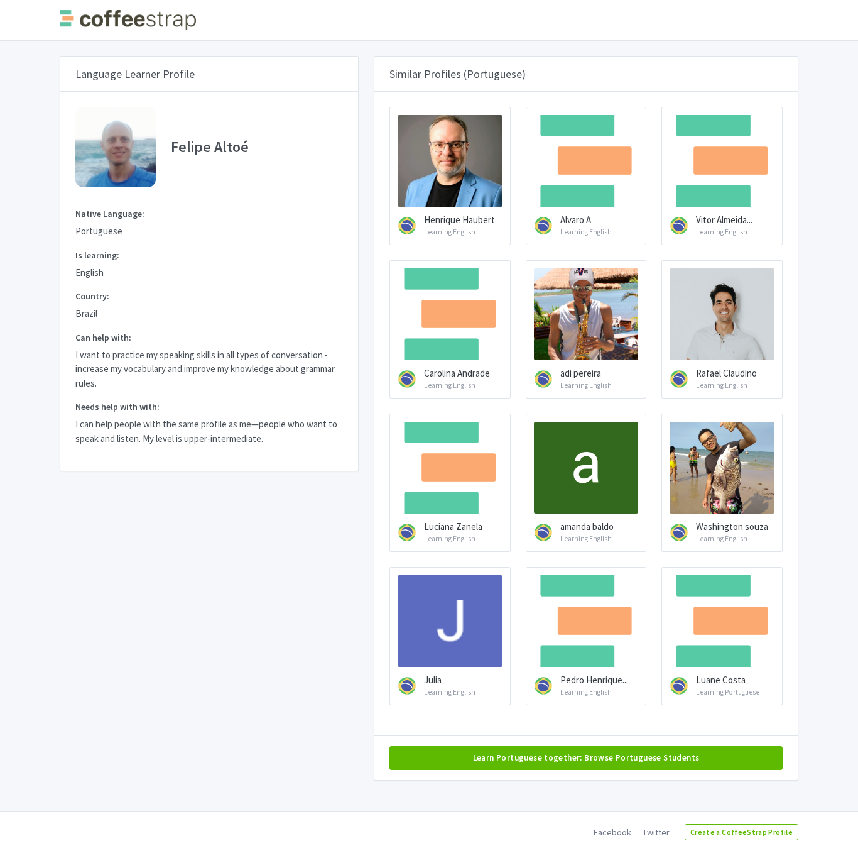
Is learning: (97, 255)
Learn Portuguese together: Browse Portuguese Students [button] (586, 757)
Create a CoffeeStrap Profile (741, 832)
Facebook (612, 832)
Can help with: (103, 337)
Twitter (656, 832)
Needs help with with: (117, 406)
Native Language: (109, 213)
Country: (92, 296)
